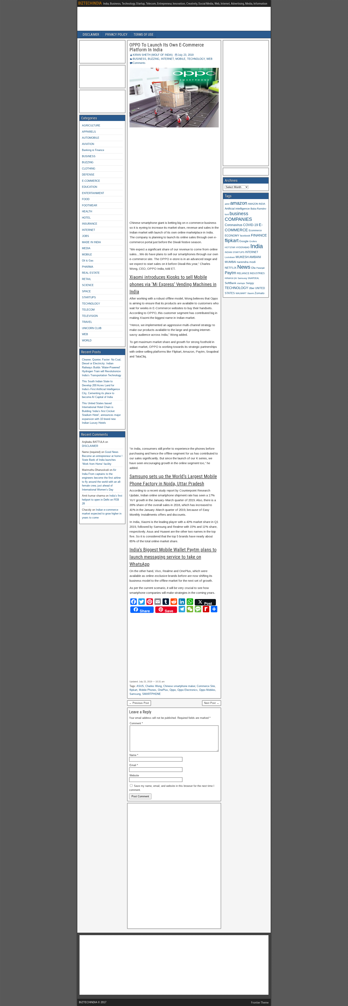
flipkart (133, 689)
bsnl (227, 214)
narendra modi (246, 261)
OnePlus (163, 689)
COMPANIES (238, 219)
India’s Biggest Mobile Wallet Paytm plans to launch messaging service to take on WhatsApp (172, 557)
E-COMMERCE (91, 180)
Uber (251, 288)
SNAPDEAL (253, 278)
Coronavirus (233, 225)
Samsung (135, 693)
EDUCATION (89, 186)
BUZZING (153, 58)
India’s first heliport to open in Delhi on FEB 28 (102, 499)
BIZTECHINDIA (90, 3)
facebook (245, 235)
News (243, 267)
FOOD (85, 199)
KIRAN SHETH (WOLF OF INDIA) (153, 54)
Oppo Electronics (187, 689)
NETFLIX (230, 267)
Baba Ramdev (258, 208)
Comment (136, 723)
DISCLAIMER (91, 34)
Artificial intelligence (237, 208)
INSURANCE (89, 223)
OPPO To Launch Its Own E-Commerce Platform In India (166, 47)
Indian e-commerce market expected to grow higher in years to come (101, 513)
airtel (227, 204)
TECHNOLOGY (196, 58)
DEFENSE (88, 174)
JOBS (85, 236)
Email (133, 765)
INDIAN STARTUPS (234, 252)
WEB (209, 58)
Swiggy (250, 283)
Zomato (259, 293)
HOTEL (86, 217)
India (256, 246)
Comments (139, 62)
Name (133, 755)
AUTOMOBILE (90, 137)
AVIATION (88, 144)
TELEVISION (90, 315)
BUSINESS (139, 58)
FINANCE (259, 235)
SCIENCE (88, 285)
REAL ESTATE (91, 272)
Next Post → (211, 702)
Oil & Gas (87, 260)
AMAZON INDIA (256, 203)
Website (134, 775)
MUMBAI (230, 261)
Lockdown (230, 257)
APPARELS (89, 131)
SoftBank (230, 283)
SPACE (86, 291)
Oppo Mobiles (207, 689)
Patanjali (260, 268)
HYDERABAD (243, 247)
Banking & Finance (93, 150)
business (239, 213)
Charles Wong (153, 686)
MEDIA (86, 248)
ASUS (140, 686)
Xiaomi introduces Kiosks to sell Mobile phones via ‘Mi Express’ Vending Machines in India (172, 284)
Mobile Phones (147, 689)
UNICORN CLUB (92, 328)
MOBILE (180, 58)
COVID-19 (250, 225)
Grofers (253, 241)
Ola (253, 267)
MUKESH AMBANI (248, 257)
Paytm (230, 273)
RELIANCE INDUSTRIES (251, 273)
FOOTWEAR (89, 205)
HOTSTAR (230, 247)
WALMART (241, 293)
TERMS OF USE (143, 34)
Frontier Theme (260, 1002)
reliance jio (231, 278)
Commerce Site (206, 686)
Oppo (173, 689)
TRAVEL (87, 321)
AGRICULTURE (91, 125)
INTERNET (167, 58)
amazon (238, 203)
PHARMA (87, 266)
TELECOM (88, 309)
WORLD (86, 340)
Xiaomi (250, 293)
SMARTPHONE (151, 693)
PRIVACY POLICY (116, 34)
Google (244, 241)
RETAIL (86, 279)
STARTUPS (89, 297)
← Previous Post (139, 702)
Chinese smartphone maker (179, 686)
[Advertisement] (174, 174)
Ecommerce (255, 230)
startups (241, 283)
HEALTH (87, 211)
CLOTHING (88, 168)
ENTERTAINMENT (93, 193)
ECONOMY (232, 235)
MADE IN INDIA (91, 242)
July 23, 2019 (186, 54)
